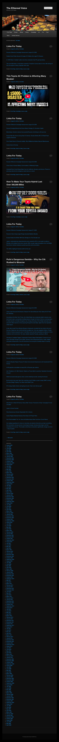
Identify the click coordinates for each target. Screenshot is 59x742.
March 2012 (9, 615)
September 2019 (10, 578)
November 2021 (10, 537)
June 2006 (8, 721)
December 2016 (10, 588)
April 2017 (8, 582)
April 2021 (8, 548)
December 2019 (10, 574)
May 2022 (8, 527)
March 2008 (9, 693)
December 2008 (10, 678)
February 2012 (9, 617)
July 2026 (8, 447)
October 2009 (9, 662)
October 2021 (9, 538)
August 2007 (9, 704)
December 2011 (10, 620)
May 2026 (8, 450)
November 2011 (10, 622)
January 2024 (9, 495)
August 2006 (9, 720)
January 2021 (9, 553)
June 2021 (8, 545)
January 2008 (9, 696)
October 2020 (9, 557)
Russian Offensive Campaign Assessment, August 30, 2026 (21, 52)
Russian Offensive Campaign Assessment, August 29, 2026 (21, 124)
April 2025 (8, 471)
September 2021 (10, 540)
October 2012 (9, 604)
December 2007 (10, 697)
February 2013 (9, 598)
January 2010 (9, 657)
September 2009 (10, 664)
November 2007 (10, 699)
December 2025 (10, 458)
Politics (27, 32)
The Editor (18, 40)
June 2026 (8, 448)
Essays (16, 32)
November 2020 (10, 556)
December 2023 (10, 496)
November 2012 (10, 602)
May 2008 (8, 689)
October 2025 (9, 461)
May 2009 (8, 670)
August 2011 (9, 627)
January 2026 (9, 456)
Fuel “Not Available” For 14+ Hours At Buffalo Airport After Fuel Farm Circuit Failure (27, 419)
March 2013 (9, 596)
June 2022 (8, 525)
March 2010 (9, 654)
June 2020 (8, 564)
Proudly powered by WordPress (29, 736)
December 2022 (10, 516)
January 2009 (9, 676)
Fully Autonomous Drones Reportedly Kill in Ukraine (19, 412)
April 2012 (8, 614)
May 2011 (8, 631)
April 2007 (8, 710)
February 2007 (9, 713)
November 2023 (10, 498)
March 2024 (9, 492)
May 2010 (8, 651)
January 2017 (9, 586)
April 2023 (8, 509)
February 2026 (9, 455)
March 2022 (9, 530)
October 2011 (9, 623)
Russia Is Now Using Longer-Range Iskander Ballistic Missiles (22, 234)
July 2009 (8, 667)
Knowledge (33, 32)
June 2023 (8, 506)
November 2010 (10, 641)
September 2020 (10, 559)
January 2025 (9, 475)
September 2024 (10, 482)
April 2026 (8, 451)
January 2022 (9, 533)
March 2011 (9, 635)
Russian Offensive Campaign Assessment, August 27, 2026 (21, 230)
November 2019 (10, 575)
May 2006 (8, 723)
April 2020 (8, 567)
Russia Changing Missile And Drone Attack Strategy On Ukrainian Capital (24, 128)
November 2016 (10, 590)
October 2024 (9, 480)
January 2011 (9, 638)
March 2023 (9, 511)
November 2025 (10, 459)
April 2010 (8, 652)
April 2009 (8, 672)
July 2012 (8, 609)
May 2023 (8, 508)
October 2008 (9, 681)
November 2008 (10, 680)
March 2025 (9, 472)
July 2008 (8, 686)
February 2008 (9, 694)
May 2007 (8, 709)
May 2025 (8, 469)
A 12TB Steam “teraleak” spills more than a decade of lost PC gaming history (25, 60)
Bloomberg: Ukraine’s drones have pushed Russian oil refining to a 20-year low (26, 132)
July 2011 (8, 628)
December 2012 (10, 601)
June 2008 (8, 688)
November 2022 (10, 517)
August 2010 (9, 646)
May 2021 (8, 546)
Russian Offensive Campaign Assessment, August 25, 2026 (21, 358)
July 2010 (8, 648)
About (8, 35)
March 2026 (9, 453)
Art (39, 32)
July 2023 (8, 504)
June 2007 (8, 707)
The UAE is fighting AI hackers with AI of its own (18, 248)
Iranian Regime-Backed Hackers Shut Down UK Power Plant (21, 415)
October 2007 (9, 701)
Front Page (9, 32)
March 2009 (9, 673)
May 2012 (8, 612)
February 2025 (9, 474)
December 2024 (10, 477)
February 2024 (9, 493)
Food (47, 32)
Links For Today (14, 46)
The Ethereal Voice (16, 8)
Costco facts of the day (12, 145)
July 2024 (8, 485)
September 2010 (10, 644)
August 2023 (9, 503)
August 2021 (9, 541)
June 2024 (8, 487)
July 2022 (8, 524)
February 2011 (9, 636)
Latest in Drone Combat (12, 408)
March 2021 (9, 549)
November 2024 (10, 479)
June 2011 (8, 630)
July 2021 (8, 543)
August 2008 (9, 685)
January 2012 (9, 619)
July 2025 (8, 466)
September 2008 (10, 683)
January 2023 (9, 514)
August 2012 (9, 607)
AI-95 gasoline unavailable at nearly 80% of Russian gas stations (22, 367)
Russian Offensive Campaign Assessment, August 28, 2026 (21, 161)
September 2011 (10, 625)
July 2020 (8, 562)
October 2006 (9, 718)
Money (21, 32)
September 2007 (10, 702)
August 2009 (9, 665)
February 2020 (9, 570)
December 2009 (10, 659)
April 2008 (8, 691)
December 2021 (10, 535)
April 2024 (8, 490)
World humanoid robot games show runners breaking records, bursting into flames (27, 376)
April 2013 (8, 594)
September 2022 (10, 521)
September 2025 (10, 463)
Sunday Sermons (16, 35)
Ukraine (21, 294)
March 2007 (9, 712)
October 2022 (9, 519)
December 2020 (10, 554)
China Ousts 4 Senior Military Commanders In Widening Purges (22, 165)
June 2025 (8, 467)
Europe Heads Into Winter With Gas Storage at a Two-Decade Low (23, 237)
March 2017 (9, 583)
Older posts (9, 437)
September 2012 (10, 606)
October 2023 (9, 500)
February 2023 (9, 512)
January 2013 (9, 599)
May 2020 (8, 565)
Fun (43, 32)
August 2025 (9, 464)
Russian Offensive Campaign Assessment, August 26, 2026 (21, 308)
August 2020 (9, 561)
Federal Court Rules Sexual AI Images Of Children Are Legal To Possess (24, 56)
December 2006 (10, 717)
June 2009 (8, 668)
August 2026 (9, 445)
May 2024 (8, 488)
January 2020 (9, 572)
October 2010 (9, 643)
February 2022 (9, 532)
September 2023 (10, 501)
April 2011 (8, 633)
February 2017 (9, 585)
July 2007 (8, 705)
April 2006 (8, 725)
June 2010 (8, 649)
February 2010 (9, 656)
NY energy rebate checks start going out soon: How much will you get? (24, 386)
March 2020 (9, 569)
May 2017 (8, 580)
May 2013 (8, 593)
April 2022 (8, 528)
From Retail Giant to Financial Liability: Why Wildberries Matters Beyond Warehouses (27, 141)
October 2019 (9, 577)
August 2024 (9, 484)
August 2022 (9, 522)
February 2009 (9, 675)
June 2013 (8, 591)
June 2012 (8, 611)
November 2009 (10, 660)
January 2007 (9, 715)
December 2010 (10, 639)
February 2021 (9, 551)
